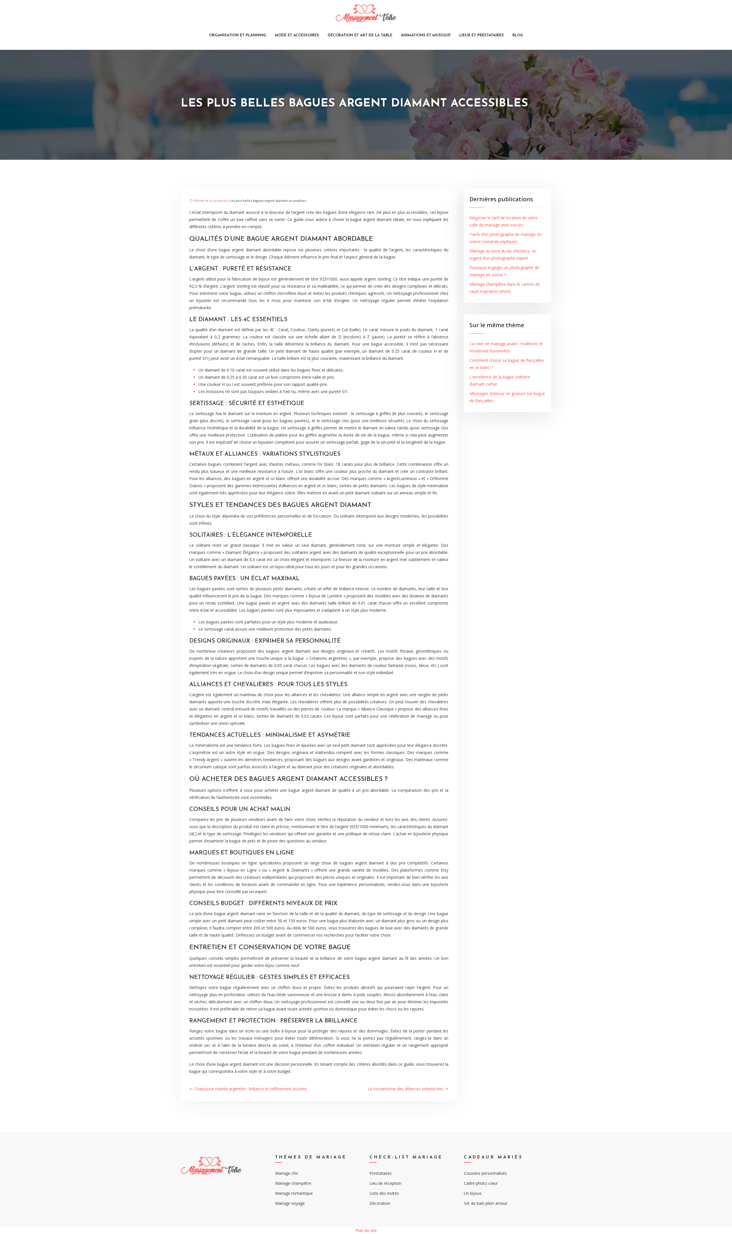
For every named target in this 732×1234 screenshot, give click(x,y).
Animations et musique (426, 35)
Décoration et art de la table (360, 35)
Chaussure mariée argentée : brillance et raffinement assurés (250, 1088)
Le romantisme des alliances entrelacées (405, 1088)
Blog (517, 35)
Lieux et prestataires (481, 35)
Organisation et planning (237, 35)
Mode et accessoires (297, 35)
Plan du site (366, 1230)
